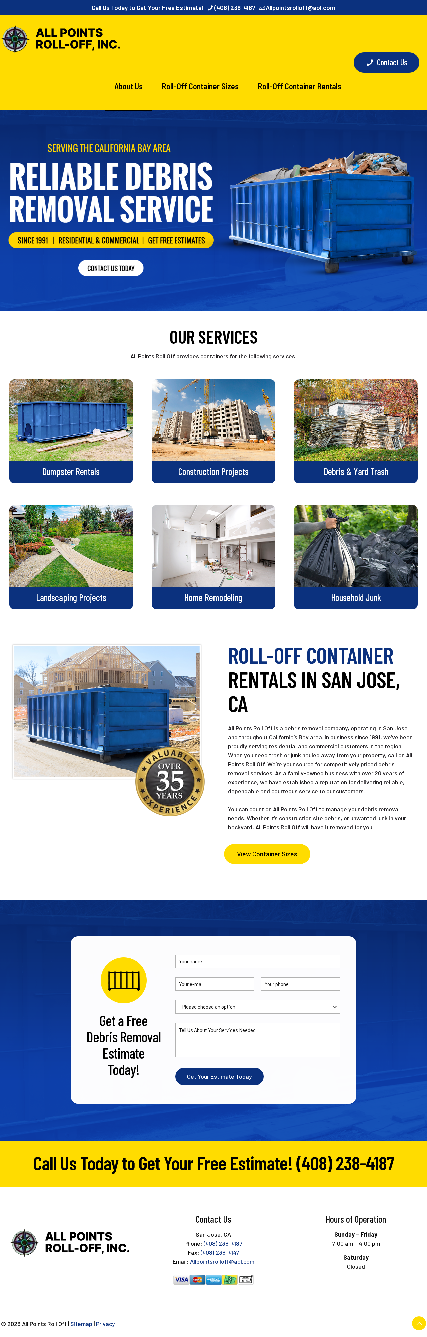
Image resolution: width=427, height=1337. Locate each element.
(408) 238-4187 (234, 7)
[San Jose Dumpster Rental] (61, 39)
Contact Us (392, 62)
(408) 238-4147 (220, 1252)
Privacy (105, 1323)
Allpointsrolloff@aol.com (300, 7)
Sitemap (81, 1323)
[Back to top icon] (419, 1323)
